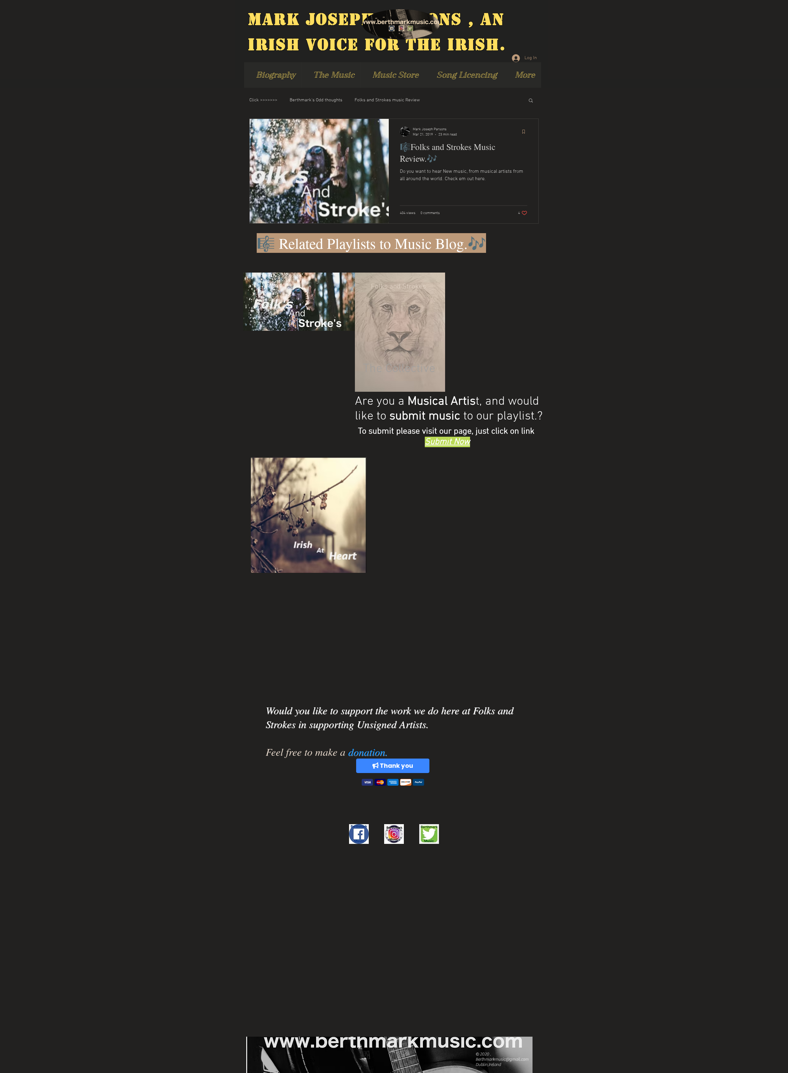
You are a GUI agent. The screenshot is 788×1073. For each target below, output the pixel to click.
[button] (531, 101)
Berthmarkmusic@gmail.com (502, 1059)
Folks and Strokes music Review (387, 100)
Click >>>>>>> (263, 100)
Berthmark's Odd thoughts (316, 100)
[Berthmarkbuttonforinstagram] (394, 834)
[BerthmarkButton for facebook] (359, 834)
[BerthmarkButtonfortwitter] (429, 834)
